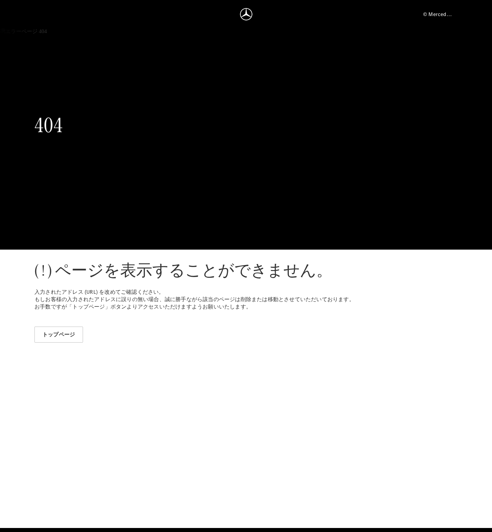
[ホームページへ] (246, 14)
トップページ (59, 334)
